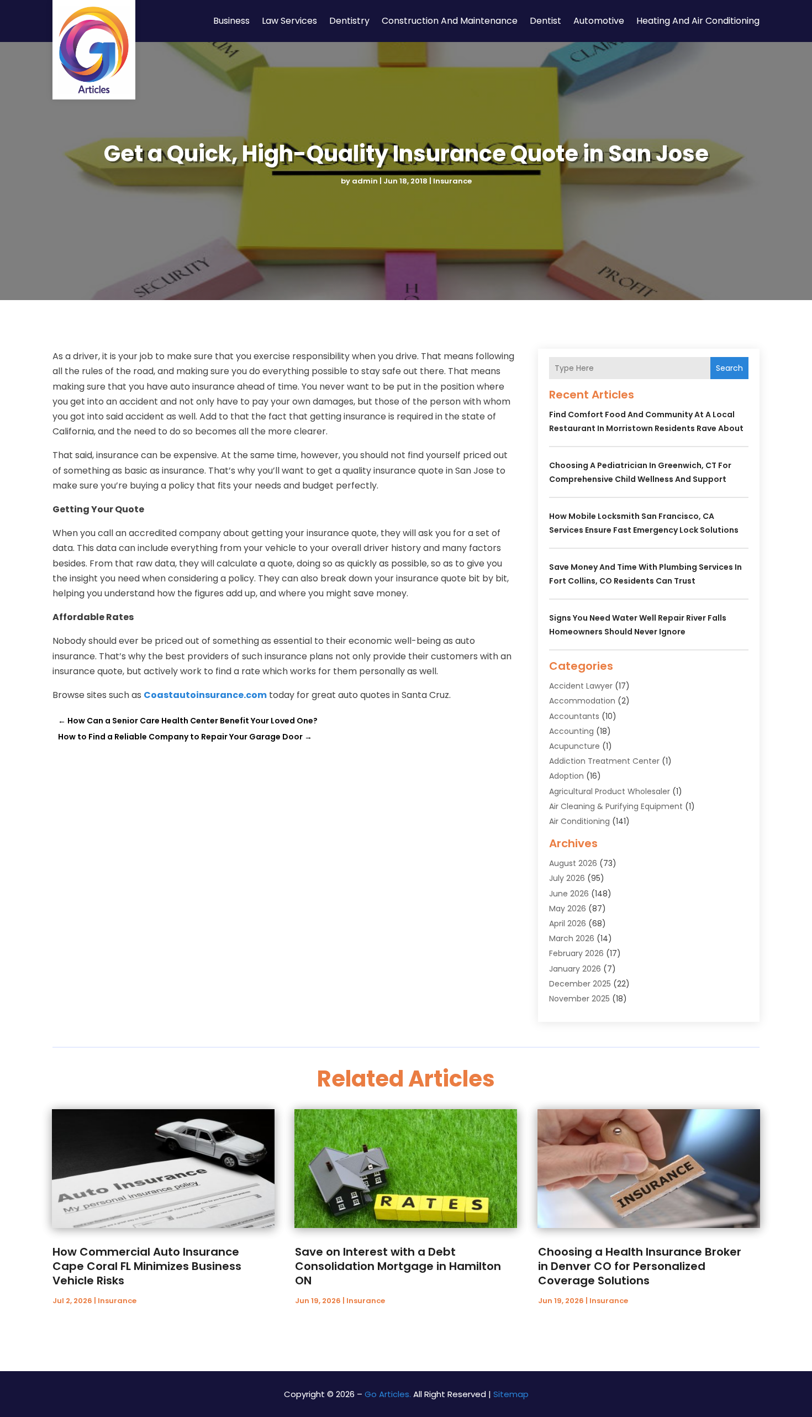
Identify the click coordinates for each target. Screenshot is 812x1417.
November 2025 (579, 998)
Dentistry (349, 20)
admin (365, 181)
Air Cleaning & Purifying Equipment (616, 806)
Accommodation (582, 700)
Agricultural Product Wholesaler (609, 791)
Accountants (574, 716)
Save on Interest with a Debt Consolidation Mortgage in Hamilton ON (398, 1266)
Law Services (289, 20)
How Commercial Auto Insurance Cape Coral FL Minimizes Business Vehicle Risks (146, 1266)
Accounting (571, 731)
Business (231, 20)
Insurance (452, 181)
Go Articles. (388, 1394)
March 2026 (571, 938)
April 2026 (567, 923)
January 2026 (575, 968)
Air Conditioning (579, 821)
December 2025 (580, 983)
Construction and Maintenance (450, 20)
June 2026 (569, 893)
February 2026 (576, 953)
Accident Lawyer (581, 685)
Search (729, 368)
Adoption (566, 775)
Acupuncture (574, 746)
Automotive (598, 20)
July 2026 (567, 878)
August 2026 (573, 863)
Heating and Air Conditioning (698, 20)
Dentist (545, 20)
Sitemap (511, 1394)
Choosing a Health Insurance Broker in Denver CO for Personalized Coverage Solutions (639, 1266)
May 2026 (567, 908)
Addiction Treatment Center (604, 761)
